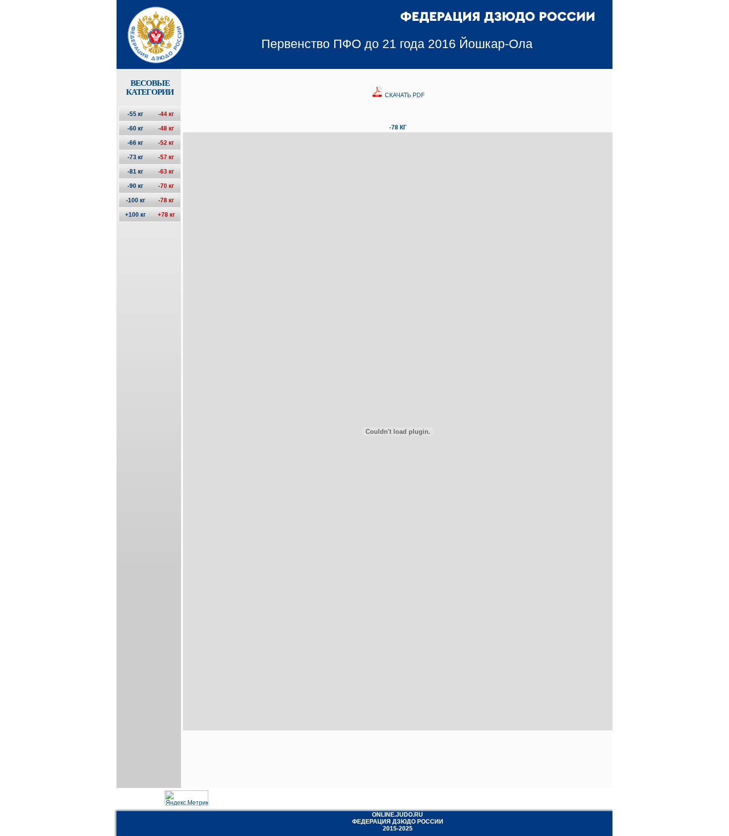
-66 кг (135, 142)
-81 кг (135, 171)
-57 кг (166, 157)
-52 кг (166, 142)
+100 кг (135, 214)
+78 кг (166, 214)
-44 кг (166, 114)
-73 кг (135, 157)
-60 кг (135, 128)
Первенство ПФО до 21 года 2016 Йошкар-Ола (397, 44)
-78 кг (166, 200)
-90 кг (135, 185)
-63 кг (166, 171)
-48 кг (166, 128)
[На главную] (149, 26)
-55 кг (135, 114)
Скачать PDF (404, 95)
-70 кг (166, 185)
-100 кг (135, 200)
